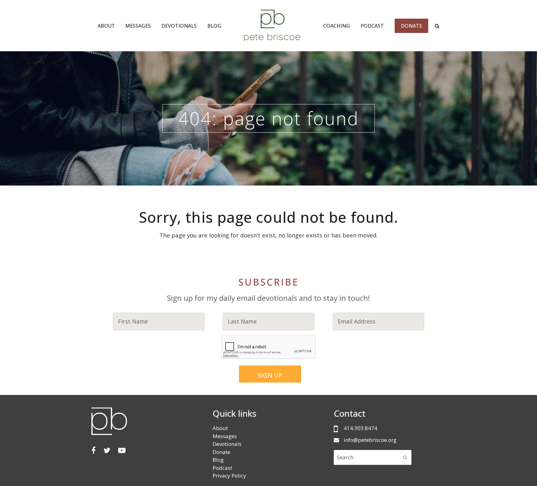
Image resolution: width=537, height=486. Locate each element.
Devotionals (227, 443)
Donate (221, 452)
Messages (225, 436)
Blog (218, 459)
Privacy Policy (229, 475)
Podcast (222, 467)
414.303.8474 (360, 428)
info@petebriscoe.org (370, 439)
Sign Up (270, 375)
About (220, 428)
